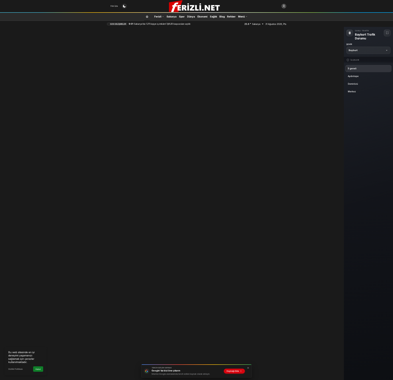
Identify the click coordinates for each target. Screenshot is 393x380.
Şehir (349, 44)
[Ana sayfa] (147, 16)
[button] (368, 50)
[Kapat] (248, 368)
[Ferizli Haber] (196, 5)
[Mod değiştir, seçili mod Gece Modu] (124, 6)
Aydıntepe (353, 76)
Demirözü (353, 84)
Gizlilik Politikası (15, 369)
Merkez (352, 91)
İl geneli (352, 68)
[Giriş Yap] (283, 6)
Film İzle (114, 6)
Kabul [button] (38, 369)
